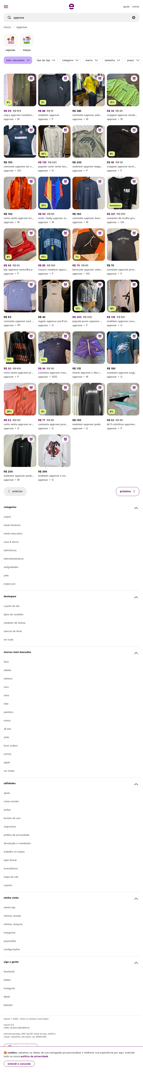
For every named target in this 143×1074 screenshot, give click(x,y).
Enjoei (7, 517)
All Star (7, 729)
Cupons (8, 885)
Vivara (7, 720)
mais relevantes (15, 60)
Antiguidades (11, 567)
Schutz (7, 754)
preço (130, 60)
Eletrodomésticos (14, 558)
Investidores (11, 868)
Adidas (7, 670)
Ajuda (7, 793)
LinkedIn (8, 1005)
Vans (6, 695)
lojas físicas (10, 860)
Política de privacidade (16, 835)
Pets (6, 575)
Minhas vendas (12, 916)
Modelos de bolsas (15, 623)
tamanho (110, 60)
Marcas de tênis (13, 631)
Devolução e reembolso (17, 843)
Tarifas (7, 810)
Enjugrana (9, 932)
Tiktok (7, 997)
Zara (6, 687)
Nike (6, 703)
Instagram (9, 988)
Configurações (12, 949)
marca (89, 60)
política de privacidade (34, 1056)
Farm (6, 662)
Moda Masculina (13, 533)
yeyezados (10, 941)
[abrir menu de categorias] (6, 6)
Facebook (9, 971)
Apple (7, 762)
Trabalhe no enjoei (14, 851)
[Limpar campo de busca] (134, 17)
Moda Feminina (12, 525)
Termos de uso (12, 818)
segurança (10, 826)
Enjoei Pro (9, 584)
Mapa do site (11, 877)
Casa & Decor (11, 542)
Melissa (8, 678)
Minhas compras (13, 924)
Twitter (7, 980)
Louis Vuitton (11, 745)
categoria (67, 60)
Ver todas (9, 771)
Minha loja (9, 907)
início (7, 27)
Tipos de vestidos (13, 614)
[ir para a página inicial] (71, 8)
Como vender (11, 801)
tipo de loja (43, 60)
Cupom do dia (11, 606)
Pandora (8, 712)
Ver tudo (8, 639)
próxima (126, 491)
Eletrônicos (10, 550)
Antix (6, 737)
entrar (135, 6)
